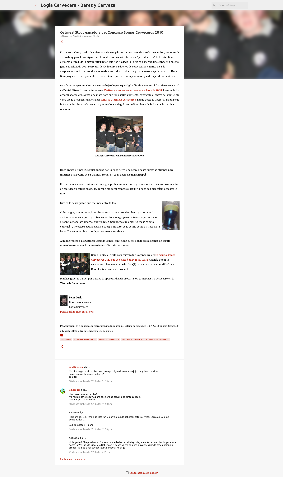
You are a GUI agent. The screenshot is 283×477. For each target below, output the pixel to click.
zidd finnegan (76, 367)
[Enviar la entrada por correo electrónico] (62, 336)
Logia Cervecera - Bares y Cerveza (78, 5)
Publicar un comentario (72, 459)
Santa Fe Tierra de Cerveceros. (118, 99)
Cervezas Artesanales (85, 340)
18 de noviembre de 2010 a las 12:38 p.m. (90, 429)
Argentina (66, 340)
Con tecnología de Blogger (143, 473)
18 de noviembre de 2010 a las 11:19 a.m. (90, 381)
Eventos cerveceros (109, 340)
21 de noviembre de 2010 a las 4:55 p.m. (90, 452)
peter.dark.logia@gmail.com (77, 311)
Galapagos (74, 389)
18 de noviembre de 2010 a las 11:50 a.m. (90, 404)
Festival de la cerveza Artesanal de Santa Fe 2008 (133, 90)
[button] (62, 42)
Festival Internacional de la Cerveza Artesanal (145, 340)
